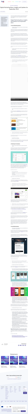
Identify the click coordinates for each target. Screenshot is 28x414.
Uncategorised (16, 5)
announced (19, 55)
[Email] (25, 345)
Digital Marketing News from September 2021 (4, 25)
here (22, 141)
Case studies (17, 1)
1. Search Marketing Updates (3, 22)
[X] (20, 345)
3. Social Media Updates (4, 24)
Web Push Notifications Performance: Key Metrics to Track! (19, 336)
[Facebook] (18, 345)
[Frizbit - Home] (3, 2)
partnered (16, 180)
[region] (19, 409)
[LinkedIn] (22, 345)
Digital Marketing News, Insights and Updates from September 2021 (4, 20)
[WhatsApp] (23, 345)
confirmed (24, 212)
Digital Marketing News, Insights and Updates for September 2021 (4, 18)
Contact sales (25, 393)
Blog (12, 5)
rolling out (22, 231)
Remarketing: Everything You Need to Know (17, 335)
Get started (24, 1)
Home (11, 5)
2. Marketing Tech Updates (3, 23)
